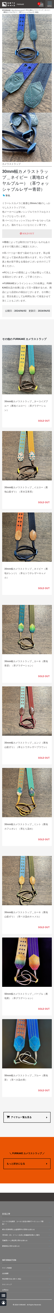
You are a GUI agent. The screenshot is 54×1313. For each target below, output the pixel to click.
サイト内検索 (7, 1268)
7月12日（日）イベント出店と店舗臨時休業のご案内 (21, 1235)
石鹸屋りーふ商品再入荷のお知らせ (15, 1240)
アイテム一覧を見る (21, 1117)
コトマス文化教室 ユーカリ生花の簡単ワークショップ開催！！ (22, 1223)
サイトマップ (7, 1284)
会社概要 (5, 1273)
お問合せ (5, 1290)
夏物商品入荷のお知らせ (11, 1246)
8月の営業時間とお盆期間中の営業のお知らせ (18, 1229)
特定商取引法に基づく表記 (11, 1279)
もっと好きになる (16, 1163)
